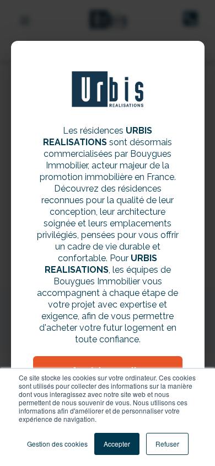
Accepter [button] (117, 443)
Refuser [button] (167, 443)
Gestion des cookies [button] (57, 443)
